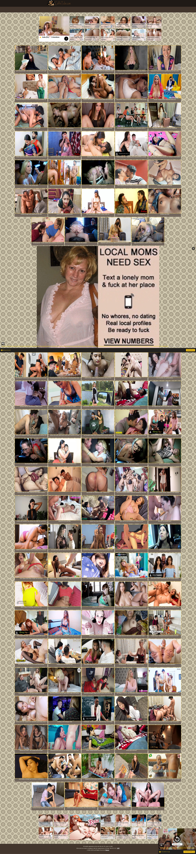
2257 (118, 848)
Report (107, 850)
